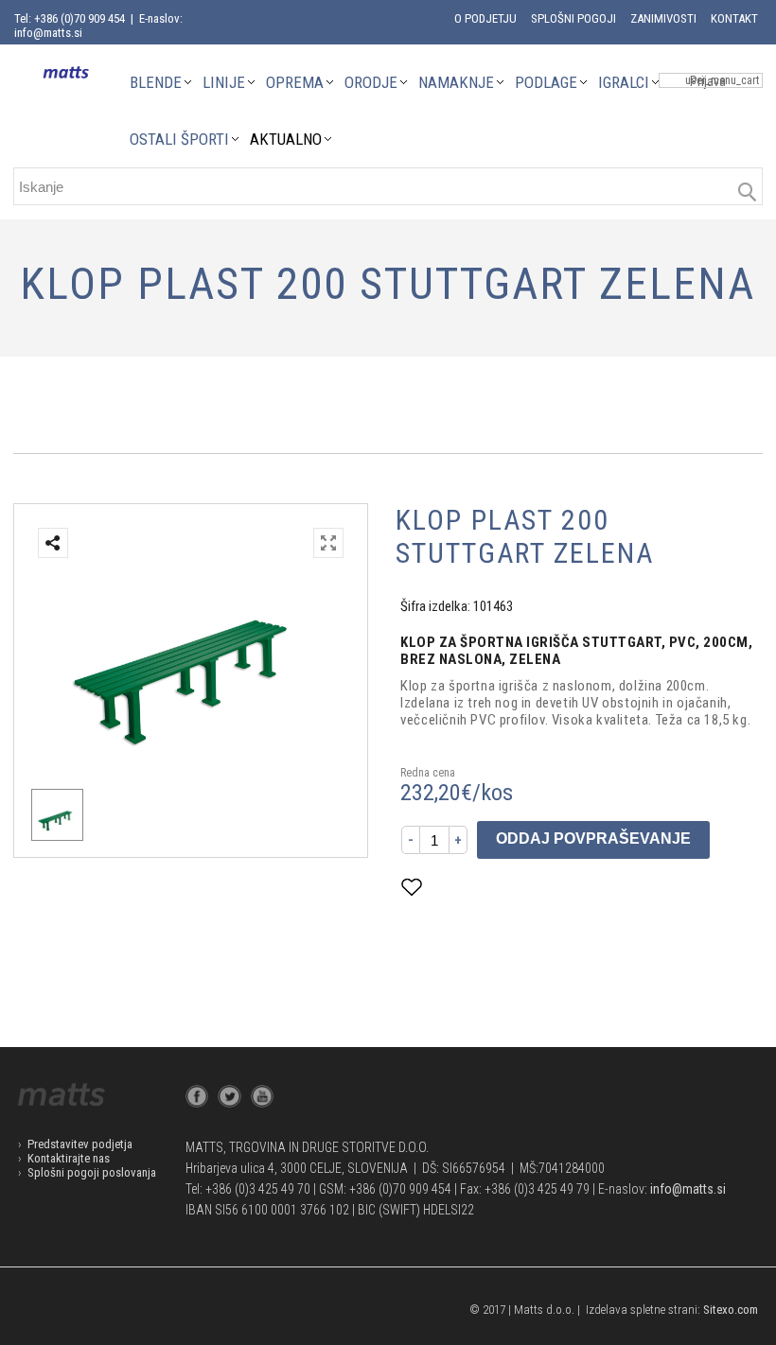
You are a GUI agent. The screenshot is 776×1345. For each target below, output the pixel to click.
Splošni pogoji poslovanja (91, 1172)
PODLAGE (546, 82)
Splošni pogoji (573, 18)
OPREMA (295, 82)
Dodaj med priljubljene (506, 887)
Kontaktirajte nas (68, 1158)
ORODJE (370, 82)
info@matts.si (688, 1189)
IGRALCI (623, 82)
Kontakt (734, 18)
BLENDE (156, 82)
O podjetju (485, 18)
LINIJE (224, 82)
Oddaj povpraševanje (593, 838)
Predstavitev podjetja (79, 1144)
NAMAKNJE (456, 82)
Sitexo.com (730, 1309)
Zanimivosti (663, 18)
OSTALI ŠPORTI (179, 139)
